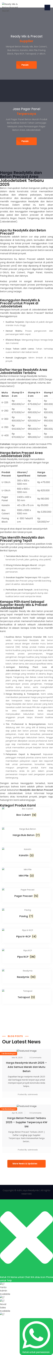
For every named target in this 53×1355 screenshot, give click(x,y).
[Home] (12, 7)
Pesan (25, 64)
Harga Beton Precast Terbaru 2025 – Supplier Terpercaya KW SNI (26, 1122)
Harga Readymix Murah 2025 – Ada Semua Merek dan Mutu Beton (26, 1067)
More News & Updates (25, 1163)
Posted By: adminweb (28, 1094)
